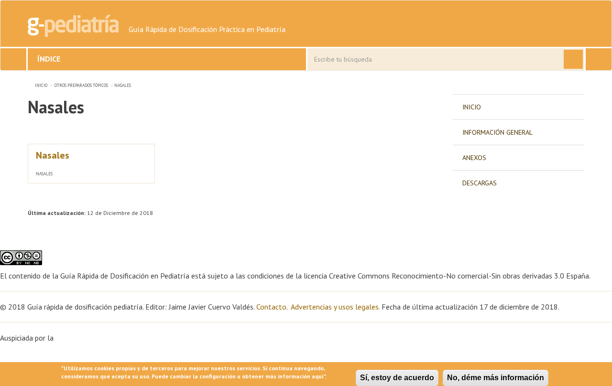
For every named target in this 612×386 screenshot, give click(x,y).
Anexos (474, 157)
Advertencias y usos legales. (335, 306)
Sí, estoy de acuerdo (397, 378)
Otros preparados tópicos (81, 85)
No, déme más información (495, 378)
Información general (497, 132)
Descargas (479, 183)
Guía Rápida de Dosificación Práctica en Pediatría (207, 29)
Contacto (271, 306)
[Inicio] (73, 26)
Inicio (41, 85)
